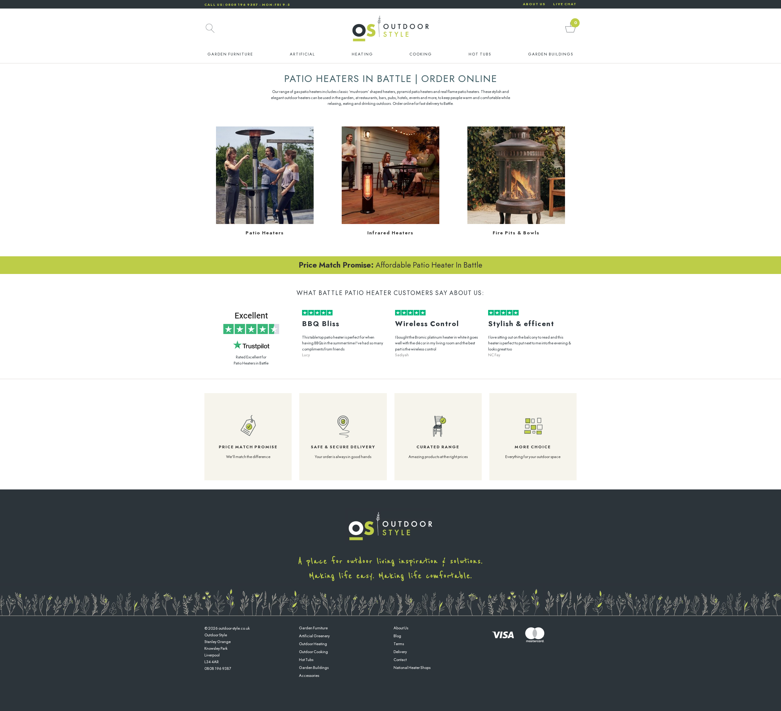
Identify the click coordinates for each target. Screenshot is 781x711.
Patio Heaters (265, 232)
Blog (397, 636)
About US (534, 4)
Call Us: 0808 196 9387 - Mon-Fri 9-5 (247, 4)
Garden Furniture (230, 54)
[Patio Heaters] (265, 223)
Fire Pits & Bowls (516, 232)
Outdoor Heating (313, 644)
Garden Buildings (551, 54)
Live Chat (565, 4)
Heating (362, 54)
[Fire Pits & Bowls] (516, 223)
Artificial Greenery (314, 636)
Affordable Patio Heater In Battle (390, 264)
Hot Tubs (480, 54)
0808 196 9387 (217, 668)
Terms (399, 644)
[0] (570, 32)
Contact (400, 660)
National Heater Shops (412, 667)
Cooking (420, 54)
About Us (401, 628)
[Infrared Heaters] (390, 223)
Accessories (309, 675)
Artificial (302, 54)
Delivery (400, 652)
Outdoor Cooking (313, 652)
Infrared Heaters (390, 232)
